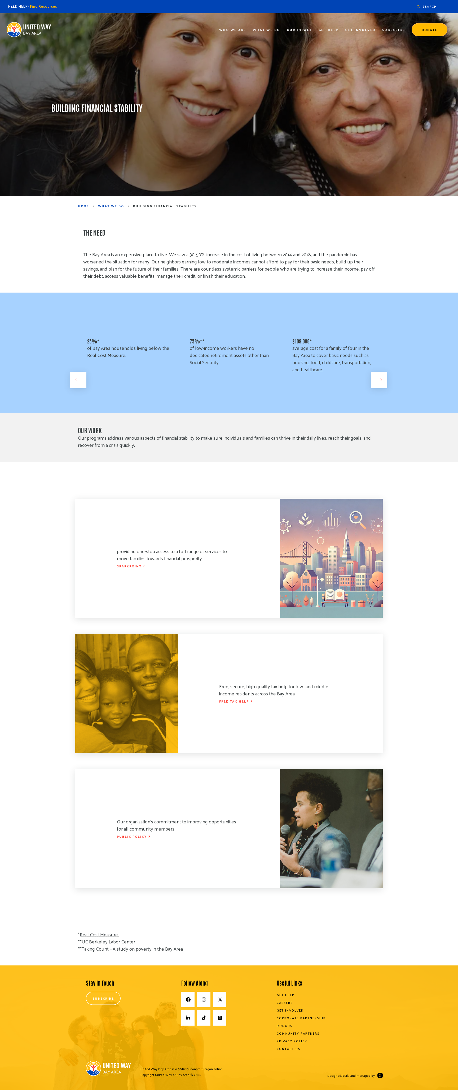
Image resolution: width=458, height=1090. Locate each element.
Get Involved (360, 30)
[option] (126, 359)
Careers (285, 1002)
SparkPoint (129, 566)
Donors (285, 1026)
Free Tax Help (234, 701)
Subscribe (393, 30)
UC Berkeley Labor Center (108, 941)
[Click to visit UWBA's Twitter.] (219, 999)
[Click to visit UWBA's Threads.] (219, 1018)
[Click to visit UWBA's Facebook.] (188, 999)
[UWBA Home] (29, 31)
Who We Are (232, 30)
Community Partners (298, 1033)
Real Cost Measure (99, 934)
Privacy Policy (292, 1041)
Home (83, 206)
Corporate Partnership (301, 1018)
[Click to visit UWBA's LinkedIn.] (188, 1018)
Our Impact (299, 30)
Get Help (328, 30)
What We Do (266, 30)
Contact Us (289, 1049)
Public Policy (132, 836)
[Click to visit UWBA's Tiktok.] (203, 1018)
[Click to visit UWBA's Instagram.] (203, 999)
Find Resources (43, 6)
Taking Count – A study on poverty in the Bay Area (132, 948)
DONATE (430, 30)
